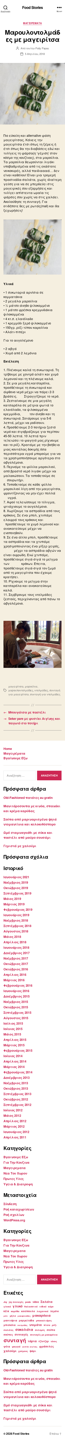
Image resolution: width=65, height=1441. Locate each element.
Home (7, 748)
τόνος (54, 1341)
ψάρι (33, 1351)
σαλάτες (8, 1330)
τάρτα (32, 1341)
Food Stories (32, 7)
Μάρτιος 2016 (14, 980)
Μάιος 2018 (12, 936)
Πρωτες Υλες (13, 1178)
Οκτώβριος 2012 (15, 1099)
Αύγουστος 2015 (15, 1018)
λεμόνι (54, 1311)
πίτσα (47, 1325)
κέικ (6, 1311)
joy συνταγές (16, 1302)
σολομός (40, 1330)
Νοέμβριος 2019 (15, 882)
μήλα (13, 1315)
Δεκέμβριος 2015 (16, 996)
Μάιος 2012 (12, 1115)
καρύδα (15, 1311)
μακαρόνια (41, 1315)
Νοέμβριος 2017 (15, 958)
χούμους (23, 1351)
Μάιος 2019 (12, 898)
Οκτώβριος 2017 (15, 963)
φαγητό (16, 1346)
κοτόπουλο (28, 1311)
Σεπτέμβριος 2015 (17, 1012)
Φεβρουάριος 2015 (17, 1050)
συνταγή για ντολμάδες (45, 694)
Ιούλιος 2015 (13, 1023)
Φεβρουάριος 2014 (17, 1072)
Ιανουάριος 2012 (16, 1132)
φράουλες (46, 1346)
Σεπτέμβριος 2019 (17, 893)
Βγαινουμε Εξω (15, 1157)
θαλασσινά (31, 1306)
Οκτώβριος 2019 (15, 888)
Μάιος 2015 (12, 1034)
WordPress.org (14, 1220)
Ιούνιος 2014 (13, 1056)
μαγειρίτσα (15, 686)
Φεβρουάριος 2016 (17, 985)
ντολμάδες (41, 690)
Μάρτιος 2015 (14, 1045)
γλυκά (7, 1306)
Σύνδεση (10, 1204)
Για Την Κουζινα (16, 1162)
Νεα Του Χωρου (15, 1173)
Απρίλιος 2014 (14, 1061)
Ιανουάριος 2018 (16, 947)
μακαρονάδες (24, 1316)
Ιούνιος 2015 (13, 1029)
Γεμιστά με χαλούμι (19, 846)
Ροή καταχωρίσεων (18, 1209)
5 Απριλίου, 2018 (35, 54)
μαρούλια (31, 686)
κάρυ (51, 1306)
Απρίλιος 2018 (14, 942)
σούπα (51, 1330)
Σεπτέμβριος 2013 (17, 1094)
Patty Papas (42, 48)
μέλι (5, 1316)
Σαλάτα (46, 1302)
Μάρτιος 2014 (14, 1066)
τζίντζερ (43, 1341)
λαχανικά (42, 1311)
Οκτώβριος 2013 (15, 1088)
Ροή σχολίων (13, 1214)
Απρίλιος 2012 (14, 1121)
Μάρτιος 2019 (14, 904)
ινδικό (42, 1306)
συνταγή (14, 1340)
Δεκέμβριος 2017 (16, 953)
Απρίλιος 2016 (14, 974)
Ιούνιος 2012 (13, 1110)
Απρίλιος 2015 (14, 1039)
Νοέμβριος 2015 (15, 1001)
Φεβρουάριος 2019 (17, 909)
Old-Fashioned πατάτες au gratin (28, 797)
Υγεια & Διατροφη (18, 1184)
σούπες (8, 1334)
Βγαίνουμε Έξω (15, 758)
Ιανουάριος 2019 (16, 915)
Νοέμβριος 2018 (15, 920)
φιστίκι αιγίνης (29, 1346)
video (36, 1302)
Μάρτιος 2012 (14, 1126)
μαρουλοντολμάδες (20, 690)
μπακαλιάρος (44, 1320)
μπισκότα (9, 1325)
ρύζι (54, 1325)
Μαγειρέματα (14, 753)
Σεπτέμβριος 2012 (17, 1104)
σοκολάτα (24, 1329)
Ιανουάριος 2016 (16, 991)
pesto (28, 1302)
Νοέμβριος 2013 (15, 1083)
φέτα (6, 1346)
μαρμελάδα (26, 1320)
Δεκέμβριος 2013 (16, 1077)
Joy (5, 1302)
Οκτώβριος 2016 (15, 969)
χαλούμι (9, 1351)
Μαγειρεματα (32, 23)
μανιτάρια (10, 1320)
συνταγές (21, 1334)
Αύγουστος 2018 (15, 931)
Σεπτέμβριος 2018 (17, 926)
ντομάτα (35, 1325)
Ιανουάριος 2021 (16, 877)
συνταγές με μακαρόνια (44, 1334)
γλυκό (17, 1306)
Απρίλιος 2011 (14, 1137)
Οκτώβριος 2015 (15, 1007)
